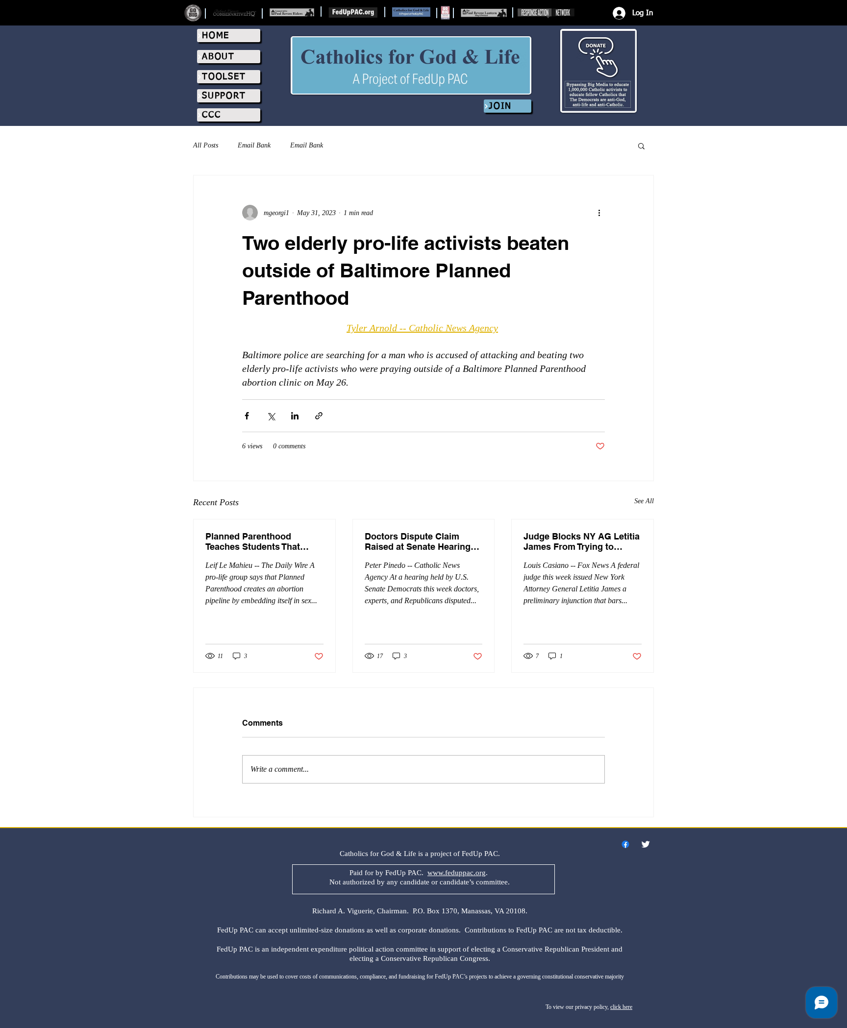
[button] (641, 145)
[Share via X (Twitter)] (270, 415)
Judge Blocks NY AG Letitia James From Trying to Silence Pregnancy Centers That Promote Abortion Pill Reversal (581, 541)
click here (621, 1007)
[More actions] (599, 213)
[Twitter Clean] (645, 844)
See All (644, 501)
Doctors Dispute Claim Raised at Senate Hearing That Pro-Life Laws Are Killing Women (418, 541)
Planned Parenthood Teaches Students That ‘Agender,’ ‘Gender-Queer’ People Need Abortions (258, 541)
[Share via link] (319, 415)
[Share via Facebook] (246, 415)
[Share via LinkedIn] (294, 415)
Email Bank (254, 145)
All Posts (205, 145)
